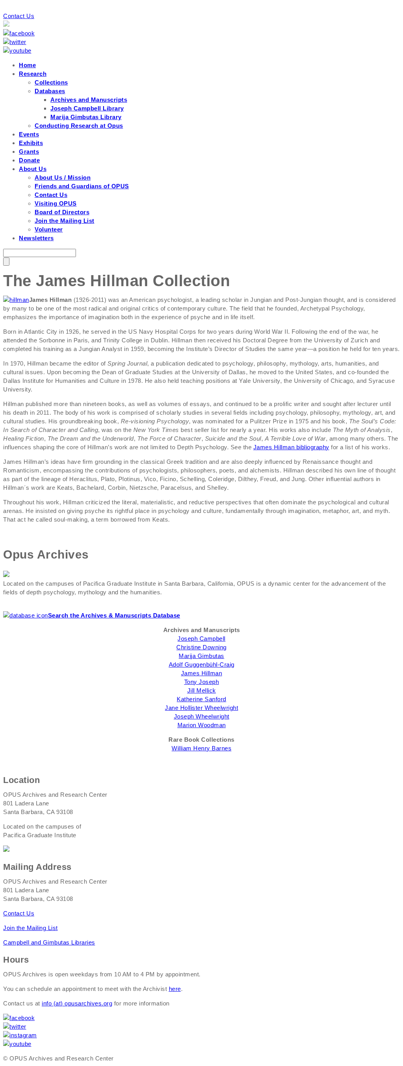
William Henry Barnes (201, 748)
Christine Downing (201, 647)
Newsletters (36, 238)
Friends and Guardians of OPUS (82, 186)
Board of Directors (62, 212)
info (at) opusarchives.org (77, 1003)
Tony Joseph (201, 681)
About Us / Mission (63, 177)
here (175, 988)
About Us (32, 168)
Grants (29, 151)
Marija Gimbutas (201, 655)
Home (27, 65)
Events (29, 134)
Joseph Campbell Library (87, 108)
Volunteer (49, 229)
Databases (50, 91)
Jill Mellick (201, 690)
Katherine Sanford (201, 699)
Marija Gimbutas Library (86, 117)
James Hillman (201, 673)
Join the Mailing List (64, 220)
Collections (51, 82)
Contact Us (18, 16)
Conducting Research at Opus (79, 125)
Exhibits (31, 143)
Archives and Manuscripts (88, 99)
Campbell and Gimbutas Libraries (49, 942)
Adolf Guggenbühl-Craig (202, 664)
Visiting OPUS (56, 203)
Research (32, 73)
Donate (29, 160)
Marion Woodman (201, 725)
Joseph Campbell (201, 638)
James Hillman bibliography (291, 447)
